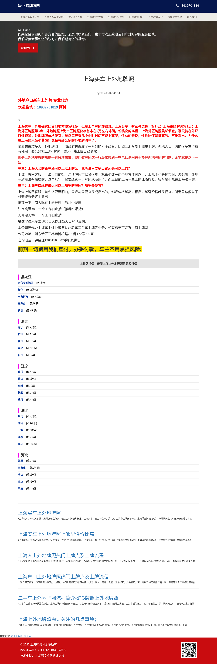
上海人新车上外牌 (29, 16)
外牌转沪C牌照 (116, 16)
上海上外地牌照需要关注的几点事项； (58, 618)
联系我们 (192, 16)
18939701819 (189, 5)
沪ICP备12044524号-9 (51, 650)
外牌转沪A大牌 (95, 16)
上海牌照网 (31, 5)
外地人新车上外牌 (54, 16)
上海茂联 (40, 655)
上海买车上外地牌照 (39, 512)
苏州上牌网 (16, 636)
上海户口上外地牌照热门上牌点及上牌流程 (63, 576)
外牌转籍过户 (156, 16)
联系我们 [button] (26, 48)
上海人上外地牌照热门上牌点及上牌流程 (61, 555)
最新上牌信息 (175, 16)
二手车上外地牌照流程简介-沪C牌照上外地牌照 (68, 597)
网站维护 (55, 655)
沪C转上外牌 (75, 16)
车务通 (27, 636)
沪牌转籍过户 (136, 16)
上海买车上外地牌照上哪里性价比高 (56, 533)
